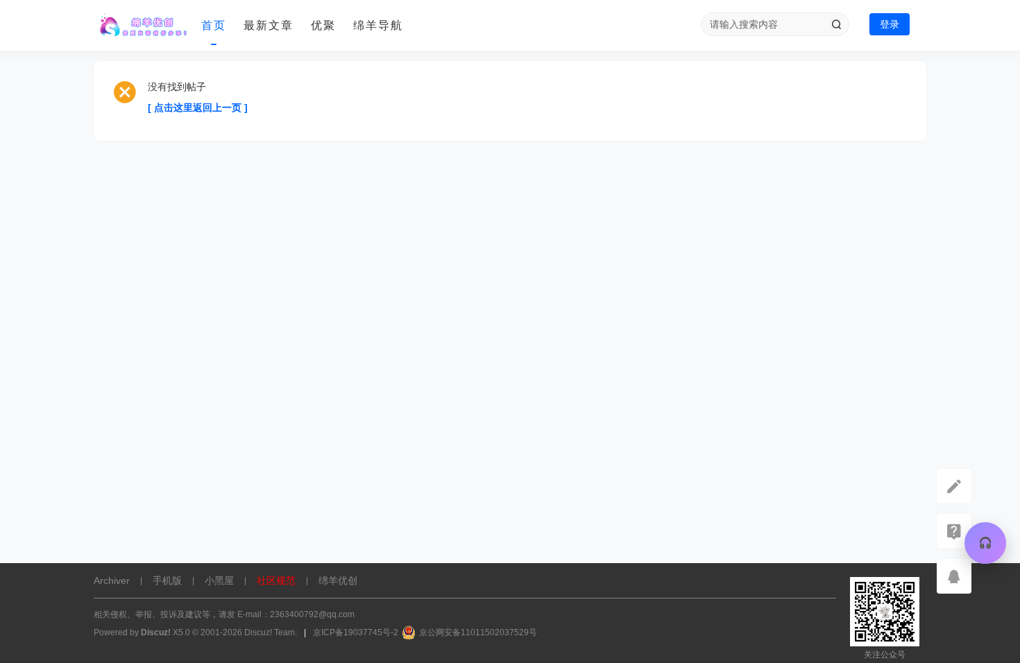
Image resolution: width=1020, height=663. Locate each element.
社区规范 (276, 580)
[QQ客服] (954, 576)
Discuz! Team (269, 632)
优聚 (323, 25)
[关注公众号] (954, 531)
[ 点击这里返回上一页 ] (198, 107)
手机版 (167, 580)
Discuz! (156, 632)
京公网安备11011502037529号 (478, 632)
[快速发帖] (954, 486)
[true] (836, 24)
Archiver (112, 580)
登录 (889, 24)
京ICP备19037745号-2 (355, 632)
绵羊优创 (337, 580)
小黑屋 (219, 580)
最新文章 (269, 25)
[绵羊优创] (142, 25)
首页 (213, 25)
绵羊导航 (378, 25)
